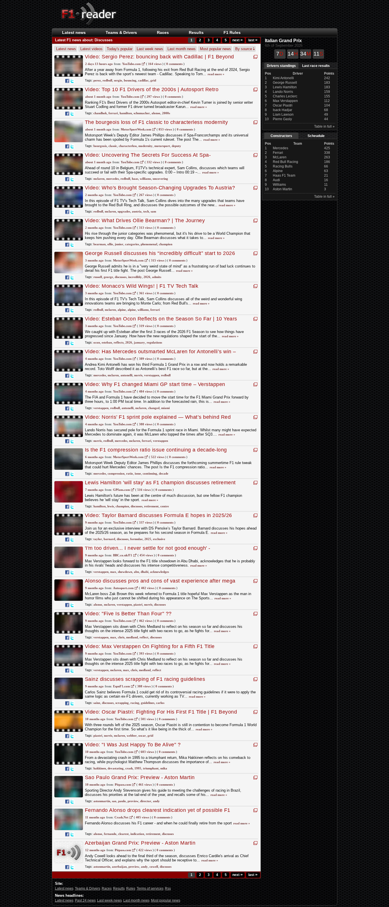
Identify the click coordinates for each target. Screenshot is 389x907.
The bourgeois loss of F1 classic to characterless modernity (158, 122)
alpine (122, 309)
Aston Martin (282, 189)
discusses (120, 277)
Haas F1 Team (284, 175)
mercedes (112, 178)
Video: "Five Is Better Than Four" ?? (128, 613)
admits (156, 277)
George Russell (285, 83)
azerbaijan (119, 866)
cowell (154, 866)
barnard (109, 539)
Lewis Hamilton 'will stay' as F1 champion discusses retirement (160, 482)
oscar (142, 735)
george (108, 277)
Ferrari (278, 153)
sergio (118, 80)
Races (163, 32)
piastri (138, 604)
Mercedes (280, 148)
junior (119, 244)
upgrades (124, 211)
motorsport (162, 146)
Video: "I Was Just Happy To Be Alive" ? (133, 744)
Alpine (278, 171)
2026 (147, 277)
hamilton (126, 113)
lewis (110, 506)
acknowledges (159, 571)
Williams (279, 185)
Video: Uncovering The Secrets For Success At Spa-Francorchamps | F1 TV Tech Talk (148, 158)
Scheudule (316, 136)
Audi (276, 180)
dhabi (144, 571)
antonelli (126, 375)
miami (165, 408)
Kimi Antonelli (283, 78)
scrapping (122, 702)
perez (97, 80)
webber (132, 735)
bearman (99, 244)
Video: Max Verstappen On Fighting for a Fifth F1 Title (150, 646)
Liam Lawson (283, 115)
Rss (168, 888)
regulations (154, 342)
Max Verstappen (285, 101)
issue (138, 473)
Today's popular (119, 49)
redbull (107, 80)
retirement (151, 506)
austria (137, 211)
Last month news (181, 49)
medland (132, 637)
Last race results (316, 66)
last (252, 40)
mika (163, 768)
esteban (107, 342)
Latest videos (91, 49)
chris (121, 637)
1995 (137, 768)
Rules (130, 888)
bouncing (130, 80)
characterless (128, 146)
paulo (122, 801)
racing (134, 702)
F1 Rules (232, 32)
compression (116, 473)
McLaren (279, 157)
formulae (136, 539)
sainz (96, 702)
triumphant (151, 768)
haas (135, 178)
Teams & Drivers (87, 888)
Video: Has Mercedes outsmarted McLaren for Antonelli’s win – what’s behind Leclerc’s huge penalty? (160, 354)
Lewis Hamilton (285, 87)
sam (153, 211)
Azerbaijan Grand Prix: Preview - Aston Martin (140, 843)
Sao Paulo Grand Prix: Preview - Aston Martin (140, 777)
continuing (150, 473)
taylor (97, 539)
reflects (119, 342)
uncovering (160, 178)
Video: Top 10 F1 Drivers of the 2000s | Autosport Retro (152, 89)
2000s (166, 113)
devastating (116, 768)
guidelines (147, 702)
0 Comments (174, 64)
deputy (176, 146)
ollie (110, 244)
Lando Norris (283, 92)
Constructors (281, 136)
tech (146, 211)
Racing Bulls (282, 166)
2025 (147, 539)
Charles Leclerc (285, 96)
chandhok (100, 113)
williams (145, 178)
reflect (144, 637)
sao (114, 801)
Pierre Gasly (282, 119)
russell (97, 277)
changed (153, 408)
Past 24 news (85, 900)
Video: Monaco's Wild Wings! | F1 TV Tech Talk (141, 286)
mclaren (99, 178)
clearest (123, 833)
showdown (125, 571)
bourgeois (100, 146)
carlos (160, 702)
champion (165, 244)
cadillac (143, 80)
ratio (129, 473)
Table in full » (324, 126)
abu (136, 571)
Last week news (150, 49)
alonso (155, 113)
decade (163, 473)
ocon (96, 342)
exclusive (159, 539)
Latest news (74, 32)
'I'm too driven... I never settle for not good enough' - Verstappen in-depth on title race (147, 551)
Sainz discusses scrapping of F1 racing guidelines (145, 679)
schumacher (142, 113)
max (113, 571)
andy (156, 801)
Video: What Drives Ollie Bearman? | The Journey (145, 220)
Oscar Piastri (282, 105)
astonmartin (101, 801)
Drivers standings (281, 66)
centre (164, 506)
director (145, 801)
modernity (145, 146)
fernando (110, 833)
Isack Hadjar (282, 110)
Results (196, 32)
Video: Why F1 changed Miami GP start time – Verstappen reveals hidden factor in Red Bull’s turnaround (155, 387)
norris (138, 375)
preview (133, 801)
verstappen (151, 375)
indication (137, 833)
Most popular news (215, 49)
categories (132, 244)
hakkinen (99, 768)
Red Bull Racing (285, 162)
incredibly (135, 277)
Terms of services (150, 888)
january (139, 342)
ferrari (113, 113)
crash (129, 768)
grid (153, 80)
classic (112, 146)
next (237, 40)
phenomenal (149, 244)
